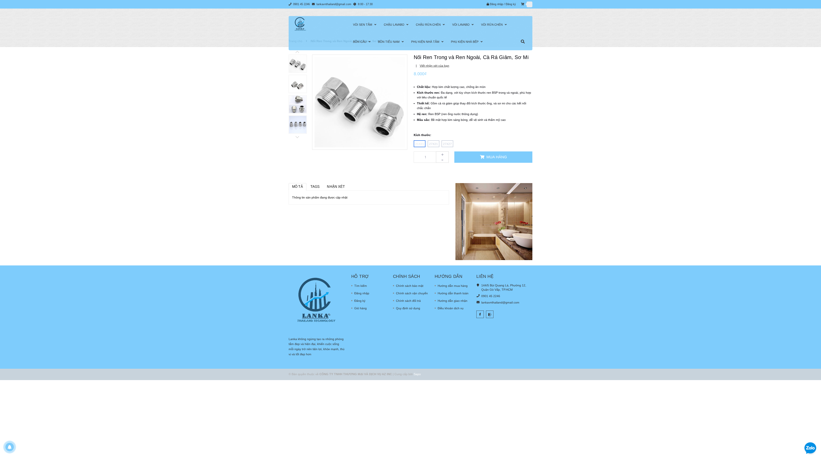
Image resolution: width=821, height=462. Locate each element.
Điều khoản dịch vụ (451, 308)
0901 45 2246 (302, 4)
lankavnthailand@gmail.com (333, 4)
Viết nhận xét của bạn (434, 65)
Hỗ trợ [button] (360, 276)
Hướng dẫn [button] (448, 276)
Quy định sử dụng (408, 308)
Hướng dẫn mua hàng (453, 285)
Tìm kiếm (360, 285)
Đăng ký (511, 4)
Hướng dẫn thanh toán (453, 293)
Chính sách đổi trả (408, 300)
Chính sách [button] (406, 276)
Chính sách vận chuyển (412, 293)
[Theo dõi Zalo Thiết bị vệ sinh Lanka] (489, 314)
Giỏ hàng (360, 308)
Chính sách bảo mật (409, 285)
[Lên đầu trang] (812, 434)
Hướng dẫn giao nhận (452, 300)
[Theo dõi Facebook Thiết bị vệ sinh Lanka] (480, 314)
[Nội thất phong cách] (493, 221)
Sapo (417, 374)
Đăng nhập (496, 4)
